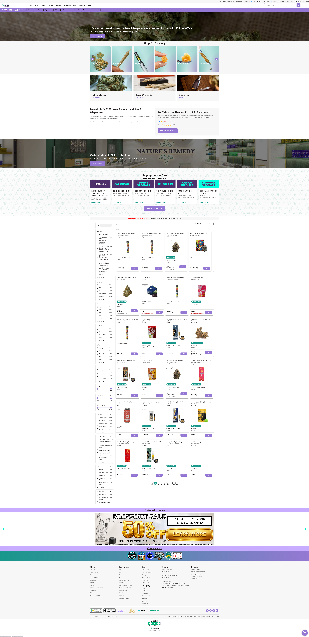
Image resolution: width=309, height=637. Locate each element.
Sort (206, 222)
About (143, 588)
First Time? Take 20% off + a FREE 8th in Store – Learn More (45, 1)
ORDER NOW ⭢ (96, 202)
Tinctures (85, 10)
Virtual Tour (145, 603)
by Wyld (144, 279)
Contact (144, 590)
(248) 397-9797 (195, 569)
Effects (92, 582)
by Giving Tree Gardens (197, 362)
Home (30, 5)
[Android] (210, 610)
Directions (145, 593)
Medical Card (123, 595)
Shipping (75, 5)
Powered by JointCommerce (5, 636)
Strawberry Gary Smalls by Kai (200, 319)
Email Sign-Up (146, 596)
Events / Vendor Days (125, 585)
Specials (51, 5)
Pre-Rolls (38, 10)
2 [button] (158, 483)
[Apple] (207, 610)
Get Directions (195, 578)
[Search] (298, 5)
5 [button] (167, 483)
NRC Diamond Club (125, 587)
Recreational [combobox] (197, 224)
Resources (82, 5)
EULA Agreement (147, 572)
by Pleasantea (120, 403)
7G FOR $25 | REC (121, 191)
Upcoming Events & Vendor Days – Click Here (138, 1)
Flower (30, 10)
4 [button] (164, 483)
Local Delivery (67, 5)
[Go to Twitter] (217, 610)
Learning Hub (123, 590)
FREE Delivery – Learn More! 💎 (74, 1)
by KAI (193, 321)
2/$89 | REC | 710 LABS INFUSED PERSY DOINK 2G (99, 193)
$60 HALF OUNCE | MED (208, 192)
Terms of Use (145, 582)
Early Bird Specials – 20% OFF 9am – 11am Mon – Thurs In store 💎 (104, 1)
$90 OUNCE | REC (143, 191)
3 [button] (161, 483)
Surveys (144, 575)
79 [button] (173, 483)
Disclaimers (145, 569)
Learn (89, 5)
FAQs (120, 577)
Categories (42, 5)
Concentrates (67, 10)
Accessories (95, 10)
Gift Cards (93, 590)
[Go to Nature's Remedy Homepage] (5, 5)
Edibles (57, 10)
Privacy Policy (146, 577)
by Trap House (121, 279)
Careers (121, 575)
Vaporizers (48, 10)
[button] (13, 10)
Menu (194, 222)
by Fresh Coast (195, 279)
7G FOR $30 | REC (164, 191)
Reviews (144, 598)
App (120, 569)
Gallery (121, 582)
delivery (177, 583)
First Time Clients (124, 580)
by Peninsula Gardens (123, 235)
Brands (92, 585)
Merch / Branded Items (96, 587)
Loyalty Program (124, 593)
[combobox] (170, 266)
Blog (120, 572)
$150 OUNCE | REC (185, 192)
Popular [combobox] (207, 224)
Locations (58, 5)
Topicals (77, 10)
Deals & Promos (94, 577)
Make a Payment (95, 595)
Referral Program (124, 598)
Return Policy (146, 580)
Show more (100, 277)
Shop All (36, 5)
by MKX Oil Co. (195, 403)
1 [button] (155, 483)
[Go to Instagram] (213, 610)
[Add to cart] (134, 268)
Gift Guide (93, 593)
